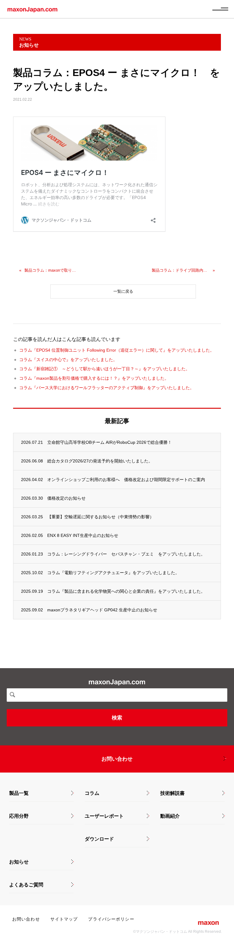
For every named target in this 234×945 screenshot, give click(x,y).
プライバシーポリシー (111, 919)
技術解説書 (172, 793)
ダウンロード (99, 839)
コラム (92, 793)
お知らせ (19, 862)
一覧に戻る (123, 291)
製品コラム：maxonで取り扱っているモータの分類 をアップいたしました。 (50, 270)
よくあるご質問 (26, 884)
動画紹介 (170, 816)
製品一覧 (19, 793)
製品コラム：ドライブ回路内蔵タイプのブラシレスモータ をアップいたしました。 (181, 270)
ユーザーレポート (104, 816)
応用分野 (19, 816)
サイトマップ (64, 919)
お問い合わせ (117, 759)
